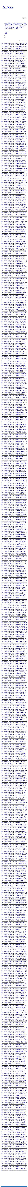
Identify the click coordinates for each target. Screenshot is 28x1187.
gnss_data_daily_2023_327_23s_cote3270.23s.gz (13, 205)
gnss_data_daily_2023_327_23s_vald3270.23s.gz (13, 914)
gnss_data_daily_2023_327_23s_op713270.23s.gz (13, 1082)
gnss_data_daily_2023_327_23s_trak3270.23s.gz (13, 860)
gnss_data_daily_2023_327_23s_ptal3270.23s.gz (13, 683)
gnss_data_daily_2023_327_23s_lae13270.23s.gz (13, 1122)
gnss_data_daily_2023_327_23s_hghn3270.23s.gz (13, 1073)
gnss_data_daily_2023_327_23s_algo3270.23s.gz (13, 85)
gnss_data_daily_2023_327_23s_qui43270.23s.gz (13, 700)
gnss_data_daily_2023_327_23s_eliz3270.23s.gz (13, 265)
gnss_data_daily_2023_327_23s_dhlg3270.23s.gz (13, 226)
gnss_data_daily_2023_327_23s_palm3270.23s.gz (13, 638)
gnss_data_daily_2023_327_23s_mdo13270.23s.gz (13, 504)
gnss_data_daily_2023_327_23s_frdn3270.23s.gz (13, 294)
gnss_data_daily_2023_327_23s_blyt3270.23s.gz (13, 141)
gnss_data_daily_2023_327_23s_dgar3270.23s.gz (13, 231)
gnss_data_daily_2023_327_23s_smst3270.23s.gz (13, 777)
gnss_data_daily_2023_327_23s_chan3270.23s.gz (13, 178)
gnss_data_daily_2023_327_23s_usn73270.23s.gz (13, 897)
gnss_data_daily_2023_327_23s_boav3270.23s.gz (13, 1032)
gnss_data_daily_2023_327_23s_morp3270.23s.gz (13, 539)
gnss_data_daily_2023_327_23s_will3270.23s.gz (13, 941)
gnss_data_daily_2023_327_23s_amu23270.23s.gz (13, 90)
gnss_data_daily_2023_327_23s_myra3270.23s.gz (13, 1129)
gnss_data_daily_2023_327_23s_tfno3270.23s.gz (13, 836)
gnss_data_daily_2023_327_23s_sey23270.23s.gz (13, 761)
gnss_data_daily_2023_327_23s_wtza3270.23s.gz (13, 956)
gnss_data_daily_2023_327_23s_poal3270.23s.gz (13, 1054)
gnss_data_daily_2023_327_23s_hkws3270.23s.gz (13, 1076)
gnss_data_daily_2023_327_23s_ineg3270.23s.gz (13, 1078)
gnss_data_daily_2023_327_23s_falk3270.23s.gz (13, 283)
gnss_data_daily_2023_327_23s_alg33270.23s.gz (13, 83)
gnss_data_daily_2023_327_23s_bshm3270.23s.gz (13, 1117)
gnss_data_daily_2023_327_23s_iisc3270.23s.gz (13, 1097)
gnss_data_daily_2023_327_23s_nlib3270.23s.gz (13, 587)
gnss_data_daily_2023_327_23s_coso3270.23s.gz (13, 204)
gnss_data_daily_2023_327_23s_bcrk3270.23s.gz (13, 139)
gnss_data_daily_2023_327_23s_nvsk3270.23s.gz (13, 1010)
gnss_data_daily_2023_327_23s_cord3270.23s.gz (13, 202)
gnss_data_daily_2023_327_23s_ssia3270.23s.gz (13, 787)
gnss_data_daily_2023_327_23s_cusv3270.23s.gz (13, 214)
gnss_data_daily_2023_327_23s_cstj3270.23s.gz (13, 1154)
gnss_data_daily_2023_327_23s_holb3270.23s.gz (13, 372)
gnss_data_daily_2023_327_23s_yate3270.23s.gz (13, 1071)
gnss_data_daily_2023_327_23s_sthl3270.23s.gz (13, 792)
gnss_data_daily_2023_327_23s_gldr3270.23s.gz (13, 1127)
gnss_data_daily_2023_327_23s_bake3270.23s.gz (13, 122)
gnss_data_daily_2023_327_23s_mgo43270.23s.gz (13, 521)
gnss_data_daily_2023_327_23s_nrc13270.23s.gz (13, 594)
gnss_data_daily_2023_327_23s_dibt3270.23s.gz (13, 1156)
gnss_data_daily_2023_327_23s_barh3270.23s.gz (13, 128)
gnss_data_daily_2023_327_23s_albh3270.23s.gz (13, 78)
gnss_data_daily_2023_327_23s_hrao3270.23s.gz (13, 377)
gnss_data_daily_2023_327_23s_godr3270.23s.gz (13, 321)
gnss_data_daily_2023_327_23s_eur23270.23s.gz (13, 275)
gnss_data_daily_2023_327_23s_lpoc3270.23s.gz (13, 461)
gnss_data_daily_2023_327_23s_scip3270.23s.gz (13, 746)
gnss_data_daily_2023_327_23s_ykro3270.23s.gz (13, 988)
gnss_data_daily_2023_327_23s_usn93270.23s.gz (13, 900)
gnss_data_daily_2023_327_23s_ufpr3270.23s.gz (13, 1066)
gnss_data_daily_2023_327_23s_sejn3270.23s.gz (13, 758)
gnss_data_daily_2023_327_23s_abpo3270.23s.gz (13, 56)
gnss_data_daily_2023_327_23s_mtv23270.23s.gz (13, 563)
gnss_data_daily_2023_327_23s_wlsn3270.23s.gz (13, 943)
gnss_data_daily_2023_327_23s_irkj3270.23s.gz (13, 385)
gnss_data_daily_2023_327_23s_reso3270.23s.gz (13, 714)
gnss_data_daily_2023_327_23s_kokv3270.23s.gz (13, 431)
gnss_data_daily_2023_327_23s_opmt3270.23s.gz (13, 1083)
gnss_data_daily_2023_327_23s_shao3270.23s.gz (13, 1137)
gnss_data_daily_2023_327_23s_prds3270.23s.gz (13, 677)
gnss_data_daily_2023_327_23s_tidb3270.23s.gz (13, 844)
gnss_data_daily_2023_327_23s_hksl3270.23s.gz (13, 1075)
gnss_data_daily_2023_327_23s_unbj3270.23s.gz (13, 885)
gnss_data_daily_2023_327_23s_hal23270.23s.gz (13, 351)
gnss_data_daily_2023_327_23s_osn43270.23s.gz (13, 621)
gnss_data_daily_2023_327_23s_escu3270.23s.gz (13, 268)
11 (5, 35)
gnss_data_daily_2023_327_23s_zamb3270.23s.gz (13, 1143)
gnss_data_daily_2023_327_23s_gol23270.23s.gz (13, 329)
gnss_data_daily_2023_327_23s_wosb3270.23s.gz (13, 946)
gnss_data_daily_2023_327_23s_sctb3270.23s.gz (13, 755)
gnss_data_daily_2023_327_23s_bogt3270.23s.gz (13, 150)
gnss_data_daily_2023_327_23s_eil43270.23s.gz (13, 256)
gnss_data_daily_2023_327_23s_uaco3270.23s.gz (13, 1065)
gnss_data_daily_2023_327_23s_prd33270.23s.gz (13, 675)
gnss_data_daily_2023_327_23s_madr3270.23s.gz (13, 470)
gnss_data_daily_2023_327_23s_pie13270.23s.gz (13, 651)
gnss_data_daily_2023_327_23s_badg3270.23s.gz (13, 116)
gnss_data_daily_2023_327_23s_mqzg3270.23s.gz (13, 543)
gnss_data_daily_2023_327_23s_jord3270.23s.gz (13, 1121)
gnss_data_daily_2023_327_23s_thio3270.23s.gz (13, 1060)
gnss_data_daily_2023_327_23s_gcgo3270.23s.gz (13, 304)
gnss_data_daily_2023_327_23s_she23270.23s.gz (13, 771)
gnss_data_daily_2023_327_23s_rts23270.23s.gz (13, 729)
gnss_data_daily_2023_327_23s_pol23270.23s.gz (13, 665)
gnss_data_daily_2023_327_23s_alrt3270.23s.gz (13, 1119)
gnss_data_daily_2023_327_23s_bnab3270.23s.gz (13, 143)
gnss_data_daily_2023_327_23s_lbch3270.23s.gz (13, 446)
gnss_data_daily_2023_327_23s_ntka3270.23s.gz (13, 597)
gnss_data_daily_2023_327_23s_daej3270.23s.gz (13, 222)
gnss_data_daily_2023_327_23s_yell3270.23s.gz (13, 982)
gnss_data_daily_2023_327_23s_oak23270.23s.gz (13, 612)
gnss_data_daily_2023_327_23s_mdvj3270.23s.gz (13, 507)
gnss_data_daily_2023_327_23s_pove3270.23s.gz (13, 1056)
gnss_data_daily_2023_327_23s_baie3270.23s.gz (13, 119)
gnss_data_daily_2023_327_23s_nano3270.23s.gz (13, 570)
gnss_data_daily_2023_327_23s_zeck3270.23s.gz (13, 993)
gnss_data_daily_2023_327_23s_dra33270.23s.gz (13, 236)
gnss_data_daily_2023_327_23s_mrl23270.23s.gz (13, 553)
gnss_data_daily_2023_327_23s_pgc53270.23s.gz (13, 644)
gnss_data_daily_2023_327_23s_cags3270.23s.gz (13, 172)
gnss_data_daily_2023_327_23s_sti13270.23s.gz (13, 793)
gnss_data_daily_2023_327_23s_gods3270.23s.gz (13, 324)
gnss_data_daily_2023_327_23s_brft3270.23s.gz (13, 158)
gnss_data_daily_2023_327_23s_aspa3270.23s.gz (13, 109)
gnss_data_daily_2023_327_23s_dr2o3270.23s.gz (13, 233)
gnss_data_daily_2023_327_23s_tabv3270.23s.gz (13, 829)
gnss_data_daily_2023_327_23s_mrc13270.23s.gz (13, 549)
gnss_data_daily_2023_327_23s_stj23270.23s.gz (13, 799)
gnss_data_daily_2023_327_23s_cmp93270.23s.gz (13, 195)
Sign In (24, 18)
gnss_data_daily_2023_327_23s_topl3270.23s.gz (13, 1061)
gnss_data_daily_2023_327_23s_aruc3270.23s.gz (13, 106)
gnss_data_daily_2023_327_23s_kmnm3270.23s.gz (13, 1080)
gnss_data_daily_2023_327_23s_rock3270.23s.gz (13, 724)
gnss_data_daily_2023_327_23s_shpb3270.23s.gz (13, 775)
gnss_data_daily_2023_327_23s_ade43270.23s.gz (13, 65)
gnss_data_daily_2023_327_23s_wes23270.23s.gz (13, 1109)
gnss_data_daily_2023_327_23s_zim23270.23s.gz (13, 992)
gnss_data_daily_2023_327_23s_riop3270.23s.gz (13, 1146)
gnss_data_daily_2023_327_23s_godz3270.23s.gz (13, 326)
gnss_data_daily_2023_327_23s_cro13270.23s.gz (13, 209)
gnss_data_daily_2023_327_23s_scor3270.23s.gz (13, 753)
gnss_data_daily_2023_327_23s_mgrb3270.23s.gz (13, 527)
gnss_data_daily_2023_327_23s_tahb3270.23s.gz (13, 831)
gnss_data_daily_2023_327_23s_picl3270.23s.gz (13, 649)
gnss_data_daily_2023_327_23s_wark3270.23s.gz (13, 924)
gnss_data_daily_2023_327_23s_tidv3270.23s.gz (13, 848)
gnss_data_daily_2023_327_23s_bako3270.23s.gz (13, 1029)
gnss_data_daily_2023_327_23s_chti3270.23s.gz (13, 183)
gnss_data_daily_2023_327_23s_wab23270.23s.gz (13, 1070)
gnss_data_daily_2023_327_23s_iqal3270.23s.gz (13, 387)
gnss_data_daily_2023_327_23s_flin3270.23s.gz (13, 290)
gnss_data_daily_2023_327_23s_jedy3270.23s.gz (13, 394)
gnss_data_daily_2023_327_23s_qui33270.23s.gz (13, 699)
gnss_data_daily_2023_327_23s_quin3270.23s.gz (13, 704)
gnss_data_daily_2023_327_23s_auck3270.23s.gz (13, 112)
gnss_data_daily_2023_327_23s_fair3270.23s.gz (13, 280)
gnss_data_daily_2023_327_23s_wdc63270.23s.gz (13, 931)
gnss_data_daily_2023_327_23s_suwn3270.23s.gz (13, 819)
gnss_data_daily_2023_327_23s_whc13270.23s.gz (13, 932)
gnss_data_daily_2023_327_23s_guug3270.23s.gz (13, 344)
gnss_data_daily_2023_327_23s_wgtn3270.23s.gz (13, 929)
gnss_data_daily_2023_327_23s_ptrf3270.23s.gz (13, 688)
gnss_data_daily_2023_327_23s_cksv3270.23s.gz (13, 1037)
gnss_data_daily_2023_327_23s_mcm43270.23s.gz (13, 500)
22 (5, 37)
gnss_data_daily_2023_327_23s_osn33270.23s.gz (13, 614)
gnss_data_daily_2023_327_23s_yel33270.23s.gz (13, 976)
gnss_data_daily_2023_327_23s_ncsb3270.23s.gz (13, 578)
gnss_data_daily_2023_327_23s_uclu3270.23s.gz (13, 877)
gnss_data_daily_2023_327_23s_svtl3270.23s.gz (13, 822)
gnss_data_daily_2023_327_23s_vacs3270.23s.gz (13, 912)
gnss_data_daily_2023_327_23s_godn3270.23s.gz (13, 317)
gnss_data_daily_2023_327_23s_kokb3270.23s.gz (13, 422)
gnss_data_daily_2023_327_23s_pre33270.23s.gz (13, 678)
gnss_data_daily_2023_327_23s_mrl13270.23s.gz (13, 551)
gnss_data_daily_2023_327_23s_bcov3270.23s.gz (13, 133)
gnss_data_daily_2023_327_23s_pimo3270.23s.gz (13, 655)
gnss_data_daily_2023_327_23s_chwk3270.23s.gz (13, 189)
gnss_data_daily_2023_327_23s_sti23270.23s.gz (13, 795)
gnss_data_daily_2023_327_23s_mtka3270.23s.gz (13, 558)
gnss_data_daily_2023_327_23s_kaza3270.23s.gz (13, 1124)
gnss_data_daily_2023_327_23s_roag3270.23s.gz (13, 1015)
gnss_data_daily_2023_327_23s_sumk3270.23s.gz (13, 812)
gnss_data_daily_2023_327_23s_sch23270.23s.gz (13, 744)
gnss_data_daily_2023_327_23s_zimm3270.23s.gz (13, 999)
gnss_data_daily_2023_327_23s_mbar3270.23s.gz (13, 494)
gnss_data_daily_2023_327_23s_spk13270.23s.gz (13, 1114)
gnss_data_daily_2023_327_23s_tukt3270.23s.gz (13, 1134)
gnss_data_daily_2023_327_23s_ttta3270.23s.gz (13, 1063)
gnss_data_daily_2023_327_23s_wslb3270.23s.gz (13, 949)
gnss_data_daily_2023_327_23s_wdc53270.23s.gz (13, 927)
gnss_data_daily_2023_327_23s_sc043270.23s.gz (13, 743)
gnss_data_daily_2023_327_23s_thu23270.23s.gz (13, 841)
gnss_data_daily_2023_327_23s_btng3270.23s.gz (13, 1139)
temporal (7, 30)
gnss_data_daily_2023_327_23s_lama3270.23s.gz (13, 1100)
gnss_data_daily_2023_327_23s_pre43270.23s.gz (13, 680)
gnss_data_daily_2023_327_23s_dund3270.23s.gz (13, 251)
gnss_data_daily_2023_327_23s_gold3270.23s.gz (13, 331)
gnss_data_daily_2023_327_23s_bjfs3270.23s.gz (13, 1002)
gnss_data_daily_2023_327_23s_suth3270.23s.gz (13, 816)
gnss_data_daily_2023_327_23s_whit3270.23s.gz (13, 936)
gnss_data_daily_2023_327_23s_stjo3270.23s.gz (13, 804)
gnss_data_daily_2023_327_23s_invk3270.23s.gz (13, 380)
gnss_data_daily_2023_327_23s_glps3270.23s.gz (13, 309)
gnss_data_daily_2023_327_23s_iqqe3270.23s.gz (13, 1026)
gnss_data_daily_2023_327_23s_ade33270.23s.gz (13, 70)
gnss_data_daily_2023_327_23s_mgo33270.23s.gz (13, 517)
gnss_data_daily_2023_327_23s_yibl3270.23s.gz (13, 1093)
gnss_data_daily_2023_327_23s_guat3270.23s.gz (13, 343)
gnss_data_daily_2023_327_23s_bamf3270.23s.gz (13, 126)
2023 (6, 33)
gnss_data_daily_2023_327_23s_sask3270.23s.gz (13, 738)
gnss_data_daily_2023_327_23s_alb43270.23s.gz (13, 75)
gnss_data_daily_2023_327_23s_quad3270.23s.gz (13, 697)
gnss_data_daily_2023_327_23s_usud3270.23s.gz (13, 905)
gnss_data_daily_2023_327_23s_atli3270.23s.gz (13, 111)
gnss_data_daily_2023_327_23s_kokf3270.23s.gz (13, 426)
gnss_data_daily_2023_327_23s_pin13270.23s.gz (13, 656)
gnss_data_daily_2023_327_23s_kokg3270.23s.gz (13, 427)
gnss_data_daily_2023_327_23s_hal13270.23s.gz (13, 348)
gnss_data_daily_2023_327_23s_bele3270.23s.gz (13, 1031)
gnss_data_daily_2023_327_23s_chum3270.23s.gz (13, 185)
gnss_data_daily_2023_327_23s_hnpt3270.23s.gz (13, 363)
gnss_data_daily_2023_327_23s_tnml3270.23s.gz (13, 1104)
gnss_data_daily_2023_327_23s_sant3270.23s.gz (13, 734)
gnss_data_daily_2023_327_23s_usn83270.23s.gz (13, 899)
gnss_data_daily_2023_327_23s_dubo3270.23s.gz (13, 250)
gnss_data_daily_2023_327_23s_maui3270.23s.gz (13, 487)
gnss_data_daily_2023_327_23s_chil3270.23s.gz (13, 1004)
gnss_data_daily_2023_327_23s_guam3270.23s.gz (13, 341)
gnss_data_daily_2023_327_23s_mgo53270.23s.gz (13, 524)
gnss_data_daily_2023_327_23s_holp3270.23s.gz (13, 1112)
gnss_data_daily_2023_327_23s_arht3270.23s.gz (13, 102)
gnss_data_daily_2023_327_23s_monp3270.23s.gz (13, 541)
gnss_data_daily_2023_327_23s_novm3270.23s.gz (13, 1007)
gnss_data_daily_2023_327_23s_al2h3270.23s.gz (13, 72)
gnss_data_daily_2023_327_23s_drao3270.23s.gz (13, 244)
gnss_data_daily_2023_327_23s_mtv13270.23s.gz (13, 561)
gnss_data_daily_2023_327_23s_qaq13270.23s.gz (13, 694)
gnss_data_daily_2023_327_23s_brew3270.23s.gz (13, 156)
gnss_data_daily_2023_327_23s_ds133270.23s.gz (13, 243)
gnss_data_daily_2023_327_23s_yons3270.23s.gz (13, 985)
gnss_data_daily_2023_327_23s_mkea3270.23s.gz (13, 538)
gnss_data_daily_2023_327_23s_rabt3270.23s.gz (13, 707)
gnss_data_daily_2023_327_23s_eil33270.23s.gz (13, 258)
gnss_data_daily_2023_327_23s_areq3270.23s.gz (13, 99)
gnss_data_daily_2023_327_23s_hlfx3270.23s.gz (13, 365)
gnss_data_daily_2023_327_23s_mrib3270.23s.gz (13, 548)
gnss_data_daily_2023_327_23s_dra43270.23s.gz (13, 239)
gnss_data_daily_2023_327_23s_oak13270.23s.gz (13, 607)
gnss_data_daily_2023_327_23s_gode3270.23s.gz (13, 316)
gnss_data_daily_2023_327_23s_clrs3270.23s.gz (13, 194)
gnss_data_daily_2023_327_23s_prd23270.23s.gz (13, 671)
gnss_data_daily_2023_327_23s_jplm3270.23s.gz (13, 405)
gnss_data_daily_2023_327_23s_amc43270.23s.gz (13, 92)
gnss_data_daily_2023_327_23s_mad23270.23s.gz (13, 466)
